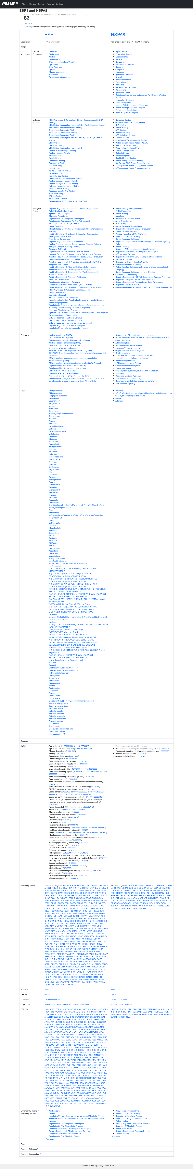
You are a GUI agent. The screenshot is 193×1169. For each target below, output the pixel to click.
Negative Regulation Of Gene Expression (66, 241)
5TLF (92, 1052)
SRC (89, 969)
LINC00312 (59, 923)
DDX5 (94, 898)
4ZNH (81, 1032)
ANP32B (48, 888)
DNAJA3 (127, 890)
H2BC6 (60, 910)
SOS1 (70, 969)
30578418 (74, 817)
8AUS (88, 1088)
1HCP (79, 1009)
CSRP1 (88, 895)
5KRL (47, 1052)
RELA (81, 956)
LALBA (118, 898)
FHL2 (91, 903)
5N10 (63, 1052)
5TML (73, 1057)
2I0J (91, 1014)
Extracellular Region (123, 54)
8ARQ (95, 1085)
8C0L (83, 1098)
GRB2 (53, 908)
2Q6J (82, 1016)
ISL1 (55, 918)
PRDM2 (91, 949)
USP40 (114, 908)
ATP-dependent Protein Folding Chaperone (132, 168)
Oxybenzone (54, 467)
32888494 (145, 746)
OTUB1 (55, 941)
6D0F (68, 1065)
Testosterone (54, 416)
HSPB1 (97, 915)
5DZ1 (93, 1042)
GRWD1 (72, 908)
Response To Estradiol (58, 249)
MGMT (84, 928)
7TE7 (57, 1080)
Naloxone (53, 454)
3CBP (68, 1022)
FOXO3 (64, 905)
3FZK (139, 1009)
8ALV (82, 1083)
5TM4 (101, 1055)
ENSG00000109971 (119, 999)
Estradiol (52, 428)
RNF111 (48, 959)
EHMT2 (79, 900)
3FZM (149, 1009)
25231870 (75, 845)
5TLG (96, 1052)
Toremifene (53, 411)
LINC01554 (125, 898)
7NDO (99, 1072)
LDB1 (52, 923)
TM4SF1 (127, 905)
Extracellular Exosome (124, 100)
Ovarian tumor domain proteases (62, 347)
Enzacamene (54, 683)
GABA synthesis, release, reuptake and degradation (136, 370)
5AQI (156, 1011)
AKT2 (89, 885)
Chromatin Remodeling (58, 216)
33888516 (73, 824)
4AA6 (83, 1024)
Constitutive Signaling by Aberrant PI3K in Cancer (69, 340)
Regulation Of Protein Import (127, 284)
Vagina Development (57, 294)
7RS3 (83, 1077)
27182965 (72, 809)
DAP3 (59, 898)
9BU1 (57, 1105)
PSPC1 (48, 954)
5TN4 (84, 1060)
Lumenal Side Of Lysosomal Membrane (131, 105)
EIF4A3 (97, 900)
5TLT (62, 1055)
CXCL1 (54, 898)
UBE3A (94, 979)
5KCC (89, 1047)
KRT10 (76, 921)
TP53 (54, 977)
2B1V (57, 1014)
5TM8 (62, 1057)
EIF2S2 (85, 900)
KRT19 (88, 921)
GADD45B (85, 905)
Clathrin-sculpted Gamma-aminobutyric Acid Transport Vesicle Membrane (140, 96)
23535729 (61, 794)
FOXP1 (127, 893)
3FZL (144, 1009)
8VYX (72, 1103)
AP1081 (52, 535)
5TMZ (69, 1060)
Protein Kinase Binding (58, 175)
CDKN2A (142, 888)
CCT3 (131, 888)
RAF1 (125, 900)
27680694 (73, 758)
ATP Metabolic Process (125, 254)
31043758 (64, 758)
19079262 (93, 768)
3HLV (88, 1022)
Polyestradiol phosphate (59, 672)
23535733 (70, 794)
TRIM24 (67, 977)
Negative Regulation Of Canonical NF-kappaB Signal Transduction (76, 256)
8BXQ (73, 1093)
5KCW (57, 1050)
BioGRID (27, 26)
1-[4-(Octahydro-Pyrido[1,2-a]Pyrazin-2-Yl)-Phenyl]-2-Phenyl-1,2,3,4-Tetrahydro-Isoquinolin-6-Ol (77, 506)
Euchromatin (54, 54)
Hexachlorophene (56, 426)
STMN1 (136, 903)
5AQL (113, 1014)
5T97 (82, 1052)
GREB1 (59, 908)
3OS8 (103, 1022)
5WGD (89, 1062)
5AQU (163, 1014)
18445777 (76, 768)
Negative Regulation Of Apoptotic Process (132, 1131)
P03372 (83, 1004)
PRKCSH (48, 951)
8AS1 (68, 1088)
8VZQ (93, 1103)
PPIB (57, 949)
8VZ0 (77, 1103)
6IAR (105, 1065)
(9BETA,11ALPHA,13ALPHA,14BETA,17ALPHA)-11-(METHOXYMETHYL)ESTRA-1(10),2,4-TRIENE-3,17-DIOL (73, 605)
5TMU (52, 1060)
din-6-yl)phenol (55, 566)
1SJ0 (52, 1011)
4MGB (64, 1029)
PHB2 (61, 943)
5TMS (100, 1057)
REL (134, 900)
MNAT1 (48, 931)
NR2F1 (66, 938)
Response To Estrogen (58, 264)
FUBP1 (77, 905)
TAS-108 (52, 545)
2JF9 (105, 1014)
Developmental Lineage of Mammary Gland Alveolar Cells (72, 380)
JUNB (72, 918)
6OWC (47, 1067)
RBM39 (75, 956)
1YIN (103, 1011)
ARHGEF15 (60, 888)
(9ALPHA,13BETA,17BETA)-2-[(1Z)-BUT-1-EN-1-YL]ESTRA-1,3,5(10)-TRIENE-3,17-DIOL (77, 600)
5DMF (73, 1037)
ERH (158, 890)
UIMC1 (53, 982)
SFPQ (61, 964)
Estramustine (54, 459)
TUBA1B (60, 979)
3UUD (78, 1024)
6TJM (89, 1067)
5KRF (83, 1050)
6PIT (63, 1067)
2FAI (76, 1014)
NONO (80, 936)
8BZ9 (77, 1095)
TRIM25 (74, 977)
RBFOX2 (61, 956)
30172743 (78, 771)
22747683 (81, 809)
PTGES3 (60, 954)
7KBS (83, 1072)
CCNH (103, 890)
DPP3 (134, 890)
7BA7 (52, 1072)
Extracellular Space (123, 56)
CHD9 (47, 895)
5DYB (78, 1042)
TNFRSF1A (136, 905)
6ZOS (79, 1070)
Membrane (53, 74)
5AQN (124, 1014)
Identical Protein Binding (59, 188)
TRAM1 (60, 977)
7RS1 (73, 1077)
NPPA (91, 936)
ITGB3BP (62, 918)
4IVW (51, 1027)
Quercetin (53, 510)
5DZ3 (98, 1042)
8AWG (57, 1090)
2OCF (61, 1016)
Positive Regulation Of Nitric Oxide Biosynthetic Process (72, 267)
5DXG (106, 1039)
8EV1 (57, 1103)
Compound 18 (54, 489)
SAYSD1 (151, 900)
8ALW (87, 1083)
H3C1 (148, 893)
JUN (68, 918)
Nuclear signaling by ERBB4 (60, 335)
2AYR (52, 1014)
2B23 (67, 1014)
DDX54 (100, 898)
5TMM (78, 1057)
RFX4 (93, 956)
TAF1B (47, 974)
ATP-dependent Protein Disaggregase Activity (134, 165)
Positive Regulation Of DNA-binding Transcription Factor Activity (75, 287)
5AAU (52, 1034)
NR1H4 (47, 938)
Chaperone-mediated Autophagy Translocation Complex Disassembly (143, 287)
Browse (32, 4)
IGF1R (103, 915)
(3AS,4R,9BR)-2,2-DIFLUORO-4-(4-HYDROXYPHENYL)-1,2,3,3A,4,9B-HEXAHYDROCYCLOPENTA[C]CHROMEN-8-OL (78, 595)
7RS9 (104, 1077)
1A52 (47, 1009)
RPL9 (65, 959)
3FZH (134, 1009)
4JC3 (80, 1027)
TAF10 (94, 971)
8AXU (68, 1090)
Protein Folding (121, 213)
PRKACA (99, 949)
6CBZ (47, 1065)
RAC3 (85, 954)
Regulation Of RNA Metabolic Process (64, 1136)
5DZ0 (88, 1042)
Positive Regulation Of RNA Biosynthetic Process (69, 1131)
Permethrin (53, 530)
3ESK (124, 1009)
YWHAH (102, 982)
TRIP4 (101, 977)
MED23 (48, 928)
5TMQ (89, 1057)
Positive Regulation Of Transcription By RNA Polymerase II (73, 272)
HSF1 (118, 895)
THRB (91, 974)
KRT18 (82, 921)
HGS (167, 893)
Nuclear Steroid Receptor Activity (62, 150)
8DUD (67, 1100)
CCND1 (98, 890)
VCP (68, 982)
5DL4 (57, 1037)
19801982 (84, 768)
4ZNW (47, 1034)
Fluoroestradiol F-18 (57, 733)
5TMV (57, 1060)
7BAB (72, 1072)
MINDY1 (91, 928)
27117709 (53, 794)
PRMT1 (56, 951)
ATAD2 (81, 888)
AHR (71, 885)
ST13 (118, 903)
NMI (152, 898)
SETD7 (47, 964)
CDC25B (59, 893)
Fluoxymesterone (56, 456)
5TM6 (52, 1057)
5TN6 (94, 1060)
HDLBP (61, 913)
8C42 (88, 1098)
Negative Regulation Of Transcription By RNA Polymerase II (73, 208)
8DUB (57, 1100)
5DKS (52, 1037)
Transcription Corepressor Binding (63, 132)
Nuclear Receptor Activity (59, 153)
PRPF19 (69, 951)
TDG (81, 974)
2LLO (51, 1016)
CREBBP (73, 895)
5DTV (94, 1037)
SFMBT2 (54, 964)
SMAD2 (98, 964)
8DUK (88, 1100)
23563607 (102, 832)
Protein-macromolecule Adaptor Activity (131, 142)
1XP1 (72, 1011)
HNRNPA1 (82, 913)
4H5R (170, 1009)
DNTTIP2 (56, 900)
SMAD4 (48, 966)
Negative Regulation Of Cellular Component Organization (138, 256)
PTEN (53, 954)
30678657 (165, 751)
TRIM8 (95, 977)
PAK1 (79, 941)
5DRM (88, 1037)
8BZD (98, 1095)
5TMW (63, 1060)
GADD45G (94, 905)
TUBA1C (67, 979)
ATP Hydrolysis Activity (125, 135)
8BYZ (67, 1095)
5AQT (157, 1014)
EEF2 (67, 900)
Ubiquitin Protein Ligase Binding (128, 147)
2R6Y (101, 1019)
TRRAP (48, 979)
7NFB (47, 1075)
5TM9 (67, 1057)
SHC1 (67, 964)
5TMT (47, 1060)
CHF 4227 (53, 543)
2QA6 (92, 1016)
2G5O (86, 1014)
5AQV (168, 1014)
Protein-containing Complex (60, 77)
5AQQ (141, 1014)
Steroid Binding (55, 155)
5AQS (152, 1014)
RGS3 (98, 956)
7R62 (100, 1075)
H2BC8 (73, 910)
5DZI (46, 1044)
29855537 (64, 809)
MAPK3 (88, 923)
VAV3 (63, 982)
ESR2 (67, 903)
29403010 (157, 748)
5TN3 (79, 1060)
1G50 (62, 1009)
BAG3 (169, 885)
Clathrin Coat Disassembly (126, 274)
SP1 (75, 969)
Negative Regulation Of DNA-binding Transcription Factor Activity (75, 261)
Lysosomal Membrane (124, 74)
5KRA (73, 1050)
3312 (113, 989)
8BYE (104, 1093)
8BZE (103, 1095)
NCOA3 (88, 933)
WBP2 (73, 982)
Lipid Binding (54, 168)
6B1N (123, 1016)
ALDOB (142, 885)
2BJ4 (72, 1014)
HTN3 (155, 895)
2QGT (52, 1019)
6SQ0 (78, 1067)
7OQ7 (68, 1075)
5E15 (66, 1044)
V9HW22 (128, 1004)
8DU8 (47, 1100)
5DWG (74, 1039)
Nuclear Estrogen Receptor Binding (63, 183)
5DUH (52, 1039)
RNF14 (54, 959)
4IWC (70, 1027)
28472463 (53, 784)
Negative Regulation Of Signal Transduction (133, 228)
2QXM (79, 1019)
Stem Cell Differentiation (59, 279)
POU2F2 (79, 946)
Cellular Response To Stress (127, 239)
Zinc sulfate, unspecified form (61, 728)
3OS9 (47, 1024)
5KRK (104, 1050)
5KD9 (62, 1050)
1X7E (62, 1011)
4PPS (96, 1029)
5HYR (78, 1047)
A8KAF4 (60, 1004)
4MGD (75, 1029)
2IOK (100, 1014)
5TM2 (91, 1055)
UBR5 (47, 982)
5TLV (71, 1055)
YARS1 (96, 982)
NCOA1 (74, 933)
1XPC (88, 1011)
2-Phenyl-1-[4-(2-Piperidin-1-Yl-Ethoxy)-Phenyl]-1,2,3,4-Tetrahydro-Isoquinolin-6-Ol (76, 516)
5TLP (57, 1055)
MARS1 (95, 923)
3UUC (73, 1024)
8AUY (94, 1088)
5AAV (58, 1034)
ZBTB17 (62, 984)
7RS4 (88, 1077)
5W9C (78, 1062)
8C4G (97, 1098)
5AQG (145, 1011)
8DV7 (104, 1100)
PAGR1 (73, 941)
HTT (160, 895)
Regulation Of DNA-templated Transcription (66, 218)
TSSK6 (152, 905)
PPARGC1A (103, 946)
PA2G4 (67, 941)
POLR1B (48, 946)
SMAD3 (105, 964)
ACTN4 (66, 885)
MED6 (67, 928)
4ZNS (86, 1032)
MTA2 (69, 931)
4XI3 (66, 1032)
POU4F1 (86, 946)
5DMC (67, 1037)
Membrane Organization (125, 259)
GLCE (101, 905)
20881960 (94, 832)
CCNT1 (47, 893)
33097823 (74, 756)
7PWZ (84, 1075)
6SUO (84, 1067)
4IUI (98, 1024)
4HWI (128, 1011)
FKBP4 (97, 903)
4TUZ (56, 1032)
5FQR (47, 1047)
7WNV (103, 1080)
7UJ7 (62, 1080)
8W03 (98, 1103)
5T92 (77, 1052)
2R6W (96, 1019)
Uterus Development (57, 292)
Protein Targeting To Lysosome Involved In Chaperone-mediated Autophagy (141, 268)
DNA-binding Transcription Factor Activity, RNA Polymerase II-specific (78, 125)
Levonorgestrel (55, 400)
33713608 (68, 832)
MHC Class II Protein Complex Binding (131, 140)
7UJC (71, 1080)
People (41, 4)
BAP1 (92, 888)
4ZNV (101, 1032)
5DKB (97, 1034)
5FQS (52, 1047)
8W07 (103, 1103)
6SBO (73, 1067)
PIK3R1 (85, 943)
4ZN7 (71, 1032)
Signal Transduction (57, 226)
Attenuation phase (122, 342)
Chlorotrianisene (55, 393)
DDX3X (89, 898)
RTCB (88, 959)
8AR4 (73, 1085)
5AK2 (68, 1034)
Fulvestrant (53, 441)
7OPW (62, 1075)
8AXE (62, 1090)
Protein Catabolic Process (126, 231)
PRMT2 (62, 951)
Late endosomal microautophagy (128, 378)
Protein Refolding (122, 246)
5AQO (130, 1014)
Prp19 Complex (121, 51)
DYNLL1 (140, 890)
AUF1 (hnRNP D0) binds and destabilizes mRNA (135, 355)
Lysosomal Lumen (122, 92)
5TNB (51, 1062)
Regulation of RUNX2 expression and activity (67, 365)
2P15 (72, 1016)
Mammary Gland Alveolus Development (65, 310)
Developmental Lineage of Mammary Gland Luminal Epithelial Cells (76, 378)
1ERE (51, 1009)
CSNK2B (81, 895)
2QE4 (47, 1019)
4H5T (113, 1011)
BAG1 (86, 888)
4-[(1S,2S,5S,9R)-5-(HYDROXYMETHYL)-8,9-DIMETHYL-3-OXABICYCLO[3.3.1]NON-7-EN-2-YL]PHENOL (73, 580)
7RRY (58, 1077)
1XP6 (77, 1011)
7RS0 (68, 1077)
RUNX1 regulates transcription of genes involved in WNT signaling (76, 363)
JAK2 (169, 895)
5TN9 (47, 1062)
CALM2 (73, 890)
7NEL (104, 1072)
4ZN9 (76, 1032)
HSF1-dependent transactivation (128, 345)
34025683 (77, 840)
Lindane (52, 405)
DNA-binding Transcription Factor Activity (66, 147)
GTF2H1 (86, 908)
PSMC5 (92, 951)
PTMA (67, 954)
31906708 (61, 753)
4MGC (69, 1029)
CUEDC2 (103, 895)
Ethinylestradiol (55, 446)
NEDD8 (147, 898)
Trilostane (53, 451)
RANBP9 (99, 954)
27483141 (82, 14)
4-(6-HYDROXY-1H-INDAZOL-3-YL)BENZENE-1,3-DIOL (71, 639)
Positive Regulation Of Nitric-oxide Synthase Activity (70, 284)
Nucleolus (119, 67)
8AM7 (92, 1083)
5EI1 (91, 1044)
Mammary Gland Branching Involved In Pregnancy (69, 307)
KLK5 (51, 921)
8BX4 (47, 1093)
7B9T (95, 1070)
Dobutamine (54, 433)
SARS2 (61, 961)
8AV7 (47, 1090)
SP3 (79, 969)
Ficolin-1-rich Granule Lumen (127, 110)
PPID (62, 949)
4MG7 (101, 1027)
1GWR (73, 1009)
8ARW (47, 1088)
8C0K (78, 1098)
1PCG (94, 1009)
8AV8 (51, 1090)
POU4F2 (94, 946)
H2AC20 (93, 908)
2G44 (81, 1014)
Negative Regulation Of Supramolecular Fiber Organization (139, 282)
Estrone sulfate (55, 522)
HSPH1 (150, 895)
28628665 (103, 857)
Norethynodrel (54, 675)
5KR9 (68, 1050)
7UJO (87, 1080)
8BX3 (105, 1090)
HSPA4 (84, 915)
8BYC (94, 1093)
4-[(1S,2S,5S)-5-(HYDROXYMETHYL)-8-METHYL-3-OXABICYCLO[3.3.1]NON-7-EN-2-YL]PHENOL (70, 575)
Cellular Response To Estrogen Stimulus (65, 317)
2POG (77, 1016)
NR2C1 (54, 938)
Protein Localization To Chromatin (63, 315)
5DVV (63, 1039)
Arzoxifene (53, 550)
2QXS (85, 1019)
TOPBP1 (48, 977)
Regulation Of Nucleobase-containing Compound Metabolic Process (76, 1115)
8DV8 (47, 1103)
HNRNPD (48, 915)
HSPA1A (134, 895)
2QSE (74, 1019)
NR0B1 (98, 936)
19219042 (87, 794)
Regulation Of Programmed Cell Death (131, 1118)
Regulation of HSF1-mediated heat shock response (136, 335)
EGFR (72, 900)
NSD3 (95, 938)
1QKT (99, 1009)
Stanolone (53, 497)
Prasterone (53, 477)
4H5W (123, 1011)
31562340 (85, 832)
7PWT (79, 1075)
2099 (46, 989)
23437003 (72, 766)
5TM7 (57, 1057)
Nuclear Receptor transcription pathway (65, 342)
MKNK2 (98, 928)
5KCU (52, 1050)
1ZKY (47, 1014)
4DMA (89, 1024)
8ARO (89, 1085)
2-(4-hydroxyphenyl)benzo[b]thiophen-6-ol (66, 660)
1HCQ (84, 1009)
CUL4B (47, 898)
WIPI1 (79, 982)
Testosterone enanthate (58, 705)
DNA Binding (54, 142)
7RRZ (63, 1077)
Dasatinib (119, 390)
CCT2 (53, 893)
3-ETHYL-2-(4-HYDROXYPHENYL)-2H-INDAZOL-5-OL (71, 611)
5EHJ (86, 1044)
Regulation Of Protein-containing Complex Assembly (136, 249)
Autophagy (119, 216)
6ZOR (74, 1070)
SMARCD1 (74, 966)
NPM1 (86, 936)
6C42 (106, 1062)
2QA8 (97, 1016)
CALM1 (66, 890)
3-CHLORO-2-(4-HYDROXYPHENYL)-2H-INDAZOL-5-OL (72, 609)
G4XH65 (67, 1004)
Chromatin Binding (56, 145)
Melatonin (53, 449)
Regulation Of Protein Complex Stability (131, 261)
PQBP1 (85, 949)
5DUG (47, 1039)
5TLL (101, 1052)
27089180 (68, 746)
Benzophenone (55, 479)
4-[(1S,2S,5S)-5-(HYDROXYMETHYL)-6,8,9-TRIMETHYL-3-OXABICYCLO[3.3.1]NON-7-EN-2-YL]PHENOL (73, 585)
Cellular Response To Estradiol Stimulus (65, 320)
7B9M (84, 1070)
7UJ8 (67, 1080)
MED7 (72, 928)
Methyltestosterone (57, 558)
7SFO (47, 1080)
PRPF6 (77, 951)
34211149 (76, 746)
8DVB (51, 1103)
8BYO (57, 1095)
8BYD (99, 1093)
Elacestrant (53, 553)
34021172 (84, 835)
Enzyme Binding (55, 173)
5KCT (47, 1050)
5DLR (62, 1037)
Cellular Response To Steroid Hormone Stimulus (135, 272)
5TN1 (74, 1060)
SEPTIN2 (68, 961)
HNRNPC (102, 913)
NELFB (68, 936)
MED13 (66, 926)
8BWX (89, 1090)
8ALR (72, 1083)
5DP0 (78, 1037)
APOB (148, 885)
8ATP (78, 1088)
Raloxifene (53, 408)
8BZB (87, 1095)
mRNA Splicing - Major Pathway (128, 363)
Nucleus (52, 56)
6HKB (88, 1065)
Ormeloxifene (54, 698)
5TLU (66, 1055)
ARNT (75, 888)
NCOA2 (81, 933)
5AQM (118, 1014)
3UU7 (62, 1024)
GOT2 (142, 893)
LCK (105, 921)
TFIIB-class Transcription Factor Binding (65, 127)
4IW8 (65, 1027)
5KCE (100, 1047)
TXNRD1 (81, 979)
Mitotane (52, 418)
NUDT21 (48, 941)
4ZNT (91, 1032)
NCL (69, 933)
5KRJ (99, 1050)
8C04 (73, 1098)
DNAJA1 (119, 890)
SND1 (59, 969)
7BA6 (47, 1072)
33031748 (141, 756)
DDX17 (82, 898)
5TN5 (89, 1060)
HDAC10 (154, 893)
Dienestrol (53, 439)
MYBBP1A (49, 933)
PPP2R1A (77, 949)
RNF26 (145, 900)
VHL (119, 908)
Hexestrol (53, 614)
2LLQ (56, 1016)
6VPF (57, 1070)
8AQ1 (52, 1085)
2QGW (58, 1019)
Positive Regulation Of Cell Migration (130, 233)
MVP (100, 931)
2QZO (90, 1019)
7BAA (67, 1072)
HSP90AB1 (67, 915)
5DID (78, 1034)
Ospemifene (54, 533)
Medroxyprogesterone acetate (61, 413)
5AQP (135, 1014)
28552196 (77, 832)
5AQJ (160, 1011)
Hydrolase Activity (122, 132)
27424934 (86, 771)
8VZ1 (82, 1103)
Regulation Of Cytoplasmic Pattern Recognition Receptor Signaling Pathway (142, 242)
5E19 (71, 1044)
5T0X (68, 1052)
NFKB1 (74, 936)
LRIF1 (67, 923)
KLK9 (57, 921)
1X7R (67, 1011)
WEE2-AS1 (126, 908)
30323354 (89, 789)
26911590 (103, 771)
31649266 (67, 868)
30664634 (82, 761)
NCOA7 (48, 936)
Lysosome (119, 72)
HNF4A (75, 913)
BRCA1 (60, 890)
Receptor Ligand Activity (125, 155)
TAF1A (100, 971)
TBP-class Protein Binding (60, 170)
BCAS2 (48, 890)
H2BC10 (100, 908)
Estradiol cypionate (57, 716)
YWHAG (134, 908)
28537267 (66, 819)
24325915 (53, 804)
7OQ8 (73, 1075)
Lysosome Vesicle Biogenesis (127, 347)
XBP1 (89, 982)
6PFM (58, 1067)
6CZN (63, 1065)
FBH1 (86, 903)
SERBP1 (85, 961)
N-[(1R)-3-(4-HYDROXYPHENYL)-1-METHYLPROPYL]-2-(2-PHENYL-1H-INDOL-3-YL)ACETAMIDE (78, 625)
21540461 (76, 812)
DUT (62, 900)
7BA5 (105, 1070)
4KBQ (134, 1011)
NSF (100, 938)
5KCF (105, 1047)
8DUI (84, 1100)
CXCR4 (169, 888)
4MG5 (90, 1027)
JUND (78, 918)
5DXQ (62, 1042)
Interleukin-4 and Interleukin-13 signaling (131, 358)
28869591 (84, 827)
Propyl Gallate (55, 695)
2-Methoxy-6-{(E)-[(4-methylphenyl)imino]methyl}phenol (71, 700)
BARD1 (98, 888)
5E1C (76, 1044)
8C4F (92, 1098)
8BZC (93, 1095)
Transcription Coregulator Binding (62, 130)
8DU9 (52, 1100)
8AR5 (79, 1085)
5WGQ (95, 1062)
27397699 (90, 776)
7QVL (95, 1075)
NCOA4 (94, 933)
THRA (85, 974)
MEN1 (78, 928)
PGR (51, 943)
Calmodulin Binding (57, 160)
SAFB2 (47, 961)
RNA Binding (120, 125)
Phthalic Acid (54, 492)
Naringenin (53, 500)
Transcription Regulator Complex (62, 61)
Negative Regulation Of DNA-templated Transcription (136, 251)
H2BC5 (54, 910)
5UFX (73, 1062)
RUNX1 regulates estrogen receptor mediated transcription (73, 358)
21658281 (73, 863)
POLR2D (63, 946)
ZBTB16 (55, 984)
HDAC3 (96, 910)
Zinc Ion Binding (55, 165)
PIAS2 (73, 943)
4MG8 (47, 1029)
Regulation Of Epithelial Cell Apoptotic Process (68, 328)
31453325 (76, 827)
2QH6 (63, 1019)
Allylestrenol (54, 469)
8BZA (82, 1095)
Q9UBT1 (89, 1004)
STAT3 (102, 969)
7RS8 (98, 1077)
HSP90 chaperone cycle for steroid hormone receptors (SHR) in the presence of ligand (142, 339)
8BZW (67, 1098)
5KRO (57, 1052)
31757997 (100, 791)
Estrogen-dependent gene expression (64, 373)
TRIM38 (145, 905)
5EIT (96, 1044)
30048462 (101, 827)
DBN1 (71, 898)
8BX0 (100, 1090)
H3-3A (78, 910)
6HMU (99, 1065)
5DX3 (90, 1039)
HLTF (113, 895)
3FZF (129, 1009)
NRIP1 (78, 938)
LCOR (47, 923)
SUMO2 (150, 903)
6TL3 (94, 1067)
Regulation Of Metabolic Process (128, 1126)
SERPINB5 (93, 961)
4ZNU (96, 1032)
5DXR (68, 1042)
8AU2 (83, 1088)
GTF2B (79, 908)
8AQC (57, 1085)
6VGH (47, 1070)
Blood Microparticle (123, 102)
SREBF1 (94, 969)
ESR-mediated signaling (59, 360)
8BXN (62, 1093)
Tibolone (52, 662)
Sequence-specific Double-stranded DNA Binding (69, 201)
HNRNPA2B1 (92, 913)
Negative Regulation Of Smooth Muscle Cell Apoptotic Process (75, 254)
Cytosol (52, 69)
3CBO (62, 1022)
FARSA (80, 903)
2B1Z (62, 1014)
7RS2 (78, 1077)
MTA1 (64, 931)
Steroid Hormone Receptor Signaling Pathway (67, 259)
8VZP (87, 1103)
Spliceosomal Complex (124, 64)
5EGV (81, 1044)
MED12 (60, 926)
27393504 (83, 860)
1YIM (98, 1011)
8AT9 (73, 1088)
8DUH (78, 1100)
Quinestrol (53, 525)
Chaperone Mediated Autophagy (128, 375)
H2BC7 (66, 910)
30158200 (62, 822)
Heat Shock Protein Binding (126, 145)
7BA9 (62, 1072)
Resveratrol (53, 487)
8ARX (52, 1088)
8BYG (52, 1095)
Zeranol (52, 685)
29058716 (98, 796)
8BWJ (83, 1090)
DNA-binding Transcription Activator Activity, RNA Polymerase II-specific (75, 139)
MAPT (140, 898)
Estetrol (52, 693)
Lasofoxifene (54, 548)
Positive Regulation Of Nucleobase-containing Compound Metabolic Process (76, 1119)
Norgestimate (54, 444)
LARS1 (100, 921)
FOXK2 (51, 905)
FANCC (169, 890)
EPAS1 (47, 903)
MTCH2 (75, 931)
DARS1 (65, 898)
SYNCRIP (81, 971)
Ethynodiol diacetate (57, 431)
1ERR (57, 1009)
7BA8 (57, 1072)
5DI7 (73, 1034)
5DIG (87, 1034)
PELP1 (103, 941)
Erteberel (52, 622)
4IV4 (46, 1027)
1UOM (57, 1011)
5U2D (62, 1062)
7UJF (76, 1080)
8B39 (78, 1090)
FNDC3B (119, 893)
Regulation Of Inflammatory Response (64, 282)
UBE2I (88, 979)
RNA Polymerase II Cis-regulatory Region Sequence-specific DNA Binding (76, 121)
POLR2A (55, 946)
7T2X (52, 1080)
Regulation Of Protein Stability (127, 236)
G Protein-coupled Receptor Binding (130, 122)
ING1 (51, 918)
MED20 (93, 926)
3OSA (52, 1024)
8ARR (100, 1085)
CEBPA (91, 893)
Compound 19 (54, 484)
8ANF (98, 1083)
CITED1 (59, 895)
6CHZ (58, 1065)
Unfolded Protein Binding (125, 158)
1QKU (105, 1009)
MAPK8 (134, 898)
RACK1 (92, 954)
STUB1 (60, 971)
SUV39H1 (68, 971)
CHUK (52, 895)
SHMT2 (73, 964)
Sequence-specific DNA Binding (62, 191)
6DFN (78, 1065)
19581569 (71, 751)
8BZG (52, 1098)
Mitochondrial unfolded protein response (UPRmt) (69, 375)
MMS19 (105, 928)
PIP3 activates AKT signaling (61, 337)
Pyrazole (52, 494)
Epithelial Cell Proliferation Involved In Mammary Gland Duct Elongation (78, 312)
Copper (118, 398)
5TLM (47, 1055)
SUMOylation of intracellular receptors (64, 345)
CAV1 (85, 890)
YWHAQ (48, 984)
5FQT (57, 1047)
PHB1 (56, 943)
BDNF (53, 890)
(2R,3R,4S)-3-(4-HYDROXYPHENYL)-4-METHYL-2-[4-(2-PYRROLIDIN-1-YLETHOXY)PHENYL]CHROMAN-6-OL (78, 590)
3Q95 (57, 1024)
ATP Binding (120, 130)
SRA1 (84, 969)
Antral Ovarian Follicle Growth (61, 211)
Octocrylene (54, 678)
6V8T (104, 1067)
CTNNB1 (95, 895)
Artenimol (119, 400)
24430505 (73, 779)
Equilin (52, 482)
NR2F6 (72, 938)
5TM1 (86, 1055)
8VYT (67, 1103)
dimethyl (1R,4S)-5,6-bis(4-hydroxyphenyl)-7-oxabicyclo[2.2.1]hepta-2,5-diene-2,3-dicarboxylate (78, 618)
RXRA (93, 959)
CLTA (156, 888)
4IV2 (102, 1024)
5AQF (139, 1011)
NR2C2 (60, 938)
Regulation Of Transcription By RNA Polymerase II (69, 221)
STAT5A (48, 971)
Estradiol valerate (56, 721)
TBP (62, 974)
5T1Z (73, 1052)
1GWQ (68, 1009)
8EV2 (62, 1103)
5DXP (57, 1042)
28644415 (74, 878)
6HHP (83, 1065)
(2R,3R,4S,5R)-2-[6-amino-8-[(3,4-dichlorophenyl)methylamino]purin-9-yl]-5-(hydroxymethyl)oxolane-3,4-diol (143, 394)
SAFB (99, 959)
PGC (46, 943)
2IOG (95, 1014)
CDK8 (77, 893)
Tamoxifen (53, 423)
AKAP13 (77, 885)
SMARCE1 (93, 966)
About (24, 4)
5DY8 (73, 1042)
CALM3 (80, 890)
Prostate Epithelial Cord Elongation (63, 297)
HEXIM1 (67, 913)
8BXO (67, 1093)
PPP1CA (68, 949)
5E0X (57, 1044)
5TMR (95, 1057)
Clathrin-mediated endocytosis (127, 365)
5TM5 (47, 1057)
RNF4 (60, 959)
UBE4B (101, 979)
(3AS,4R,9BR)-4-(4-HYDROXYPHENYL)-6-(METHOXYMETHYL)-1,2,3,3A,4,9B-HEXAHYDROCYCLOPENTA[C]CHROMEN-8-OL (69, 632)
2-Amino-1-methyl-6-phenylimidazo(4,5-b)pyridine (69, 647)
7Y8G (51, 1083)
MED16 (80, 926)
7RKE (105, 1075)
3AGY (113, 1009)
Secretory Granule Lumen (125, 87)
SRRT (113, 903)
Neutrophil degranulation (125, 360)
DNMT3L (48, 900)
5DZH (103, 1042)
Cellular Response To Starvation (128, 226)
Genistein (53, 474)
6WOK (63, 1070)
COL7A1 (162, 888)
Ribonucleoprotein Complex (126, 112)
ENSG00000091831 (53, 999)
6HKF (94, 1065)
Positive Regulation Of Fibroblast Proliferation (67, 277)
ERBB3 (153, 890)
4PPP (91, 1029)
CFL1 (104, 893)
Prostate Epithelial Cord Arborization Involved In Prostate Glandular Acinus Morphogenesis (76, 301)
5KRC (78, 1050)
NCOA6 (101, 933)
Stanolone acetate (56, 708)
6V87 (99, 1067)
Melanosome (120, 89)
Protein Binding (55, 158)
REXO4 (87, 956)
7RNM (47, 1077)
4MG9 (52, 1029)
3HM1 (93, 1022)
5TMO (84, 1057)
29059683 (83, 791)
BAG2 (163, 885)
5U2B (57, 1062)
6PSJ (68, 1067)
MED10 (53, 926)
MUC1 (95, 931)
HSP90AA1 (57, 915)
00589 (47, 994)
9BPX (47, 1105)
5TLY (81, 1055)
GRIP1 (65, 908)
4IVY (56, 1027)
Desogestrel (54, 398)
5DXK (47, 1042)
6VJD (52, 1070)
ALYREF (95, 885)
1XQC (93, 1011)
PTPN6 (80, 954)
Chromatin (53, 51)
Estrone (52, 421)
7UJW (92, 1080)
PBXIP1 (90, 941)
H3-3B (84, 910)
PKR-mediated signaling (125, 383)
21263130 (66, 791)
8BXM (56, 1093)
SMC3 (47, 969)
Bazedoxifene (54, 555)
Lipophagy (119, 373)
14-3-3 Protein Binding (58, 198)
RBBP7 (54, 956)
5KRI (94, 1050)
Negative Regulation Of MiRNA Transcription (67, 325)
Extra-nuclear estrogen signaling (62, 370)
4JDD (85, 1027)
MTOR (89, 931)
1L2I (89, 1009)
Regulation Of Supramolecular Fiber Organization (135, 279)
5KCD (95, 1047)
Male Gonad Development (59, 239)
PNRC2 (99, 943)
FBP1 (113, 893)
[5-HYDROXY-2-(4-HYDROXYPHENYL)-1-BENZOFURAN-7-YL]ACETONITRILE (73, 569)
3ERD (78, 1022)
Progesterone (54, 403)
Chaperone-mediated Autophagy (128, 264)
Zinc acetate (54, 723)
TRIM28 (81, 977)
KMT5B (69, 921)
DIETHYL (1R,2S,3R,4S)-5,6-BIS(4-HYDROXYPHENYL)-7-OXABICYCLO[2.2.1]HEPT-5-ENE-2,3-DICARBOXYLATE (73, 643)
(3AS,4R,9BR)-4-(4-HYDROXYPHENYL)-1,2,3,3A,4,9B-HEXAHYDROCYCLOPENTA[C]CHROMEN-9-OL (71, 656)
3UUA (67, 1024)
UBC (162, 905)
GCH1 (137, 893)
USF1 (58, 982)
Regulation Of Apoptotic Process (128, 1115)
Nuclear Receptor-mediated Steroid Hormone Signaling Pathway (75, 244)
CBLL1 (91, 890)
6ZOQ (68, 1070)
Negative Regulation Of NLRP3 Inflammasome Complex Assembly (142, 277)
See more (50, 1139)
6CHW (52, 1065)
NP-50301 (53, 540)
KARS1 (84, 918)
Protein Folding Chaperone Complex (130, 107)
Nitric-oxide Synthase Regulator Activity (65, 178)
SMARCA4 (65, 966)
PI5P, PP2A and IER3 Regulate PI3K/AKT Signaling (70, 350)
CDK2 (66, 893)
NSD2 (89, 938)
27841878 (84, 852)
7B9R (90, 1070)
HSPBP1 (142, 895)
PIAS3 (79, 943)
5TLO (52, 1055)
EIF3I (91, 900)
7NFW (52, 1075)
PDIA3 (97, 941)
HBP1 (90, 910)
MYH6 (56, 933)
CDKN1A (83, 893)
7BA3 (100, 1070)
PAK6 (84, 941)
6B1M (117, 1016)
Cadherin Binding (122, 153)
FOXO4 (71, 905)
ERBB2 (61, 903)
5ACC (63, 1034)
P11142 (114, 1004)
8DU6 (103, 1098)
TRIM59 (88, 977)
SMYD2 (53, 969)
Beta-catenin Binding (57, 163)
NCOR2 (61, 936)
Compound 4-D (55, 502)
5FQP (100, 1044)
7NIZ (57, 1075)
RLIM (104, 956)
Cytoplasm (53, 64)
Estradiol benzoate (56, 713)
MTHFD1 (82, 931)
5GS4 (68, 1047)
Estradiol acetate (56, 711)
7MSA (88, 1072)
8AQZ (68, 1085)
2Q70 (87, 1016)
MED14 (73, 926)
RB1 (130, 900)
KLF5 (47, 921)
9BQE (52, 1105)
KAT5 (90, 918)
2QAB (103, 1016)
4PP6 (86, 1029)
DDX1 (76, 898)
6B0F (101, 1062)
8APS (47, 1085)
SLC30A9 (90, 964)
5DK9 (92, 1034)
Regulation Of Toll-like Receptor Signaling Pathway (70, 251)
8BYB (88, 1093)
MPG (53, 931)
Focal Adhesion (121, 82)
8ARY (58, 1088)
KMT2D (63, 921)
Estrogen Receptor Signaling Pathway (64, 246)
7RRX (52, 1077)
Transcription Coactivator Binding (62, 135)
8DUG (73, 1100)
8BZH (57, 1098)
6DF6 (73, 1065)
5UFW (67, 1062)
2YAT (47, 1022)
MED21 (100, 926)
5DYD (83, 1042)
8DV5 (99, 1100)
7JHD (78, 1072)
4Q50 (51, 1032)
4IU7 (94, 1024)
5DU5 (99, 1037)
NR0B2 (104, 936)
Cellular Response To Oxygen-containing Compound (70, 322)
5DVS (57, 1039)
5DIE (82, 1034)
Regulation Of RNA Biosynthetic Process (66, 1126)
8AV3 (99, 1088)
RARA (105, 954)
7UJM (81, 1080)
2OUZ (66, 1016)
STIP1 (130, 903)
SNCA (164, 900)
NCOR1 (54, 936)
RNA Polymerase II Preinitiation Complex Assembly (70, 289)
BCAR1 (105, 888)
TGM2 (121, 905)
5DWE (68, 1039)
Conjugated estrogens (58, 395)
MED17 (86, 926)
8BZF (47, 1098)
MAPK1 (73, 923)
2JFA (47, 1016)
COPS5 (66, 895)
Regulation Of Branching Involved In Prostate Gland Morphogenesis (76, 305)
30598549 (93, 827)
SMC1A (102, 966)
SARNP (54, 961)
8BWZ (94, 1090)
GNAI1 (47, 908)
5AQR (146, 1014)
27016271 (82, 814)
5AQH (150, 1011)
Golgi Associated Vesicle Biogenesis (130, 350)
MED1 (47, 926)
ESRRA (73, 903)
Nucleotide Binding (123, 119)
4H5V (118, 1011)
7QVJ (90, 1075)
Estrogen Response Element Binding (64, 186)
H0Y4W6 (75, 1004)
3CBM (57, 1022)
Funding (50, 4)
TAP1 (58, 974)
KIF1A (102, 918)
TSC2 (53, 979)
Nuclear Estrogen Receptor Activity (63, 181)
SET (101, 961)
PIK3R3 (92, 943)
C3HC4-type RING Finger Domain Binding (132, 163)
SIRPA (158, 900)
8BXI (52, 1093)
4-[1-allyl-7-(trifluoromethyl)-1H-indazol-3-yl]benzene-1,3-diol (73, 637)
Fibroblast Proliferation (58, 274)
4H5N (165, 1009)
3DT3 (73, 1022)
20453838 (78, 794)
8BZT (62, 1098)
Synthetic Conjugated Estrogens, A (63, 667)
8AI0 (67, 1083)
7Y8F (47, 1083)
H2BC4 (47, 910)
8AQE (63, 1085)
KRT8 (94, 921)
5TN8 (104, 1060)
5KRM (52, 1052)
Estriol (51, 520)
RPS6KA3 (81, 959)
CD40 (136, 888)
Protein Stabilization (123, 1128)
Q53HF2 (121, 1004)
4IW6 (61, 1027)
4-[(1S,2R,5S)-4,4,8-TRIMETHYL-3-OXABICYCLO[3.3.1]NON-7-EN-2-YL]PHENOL (77, 651)
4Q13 (47, 1032)
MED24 (54, 928)
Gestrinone (53, 690)
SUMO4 (157, 903)
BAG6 (118, 888)
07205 (113, 994)
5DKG (47, 1037)
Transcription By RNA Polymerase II (64, 223)
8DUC (62, 1100)
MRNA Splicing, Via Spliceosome (129, 208)
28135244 (67, 852)
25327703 (92, 791)
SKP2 (83, 964)
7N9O (94, 1072)
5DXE (100, 1039)
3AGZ (118, 1009)
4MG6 (96, 1027)
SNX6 (64, 969)
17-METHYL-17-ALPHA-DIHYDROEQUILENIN (68, 563)
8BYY (62, 1095)
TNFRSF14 (98, 974)
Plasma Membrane (56, 72)
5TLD (87, 1052)
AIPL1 (135, 885)
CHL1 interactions (122, 353)
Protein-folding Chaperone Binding (129, 160)
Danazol (52, 464)
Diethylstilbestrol (56, 390)
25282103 (60, 832)
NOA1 (156, 898)
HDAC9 (54, 913)
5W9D (83, 1062)
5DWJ (85, 1039)
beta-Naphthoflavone (57, 561)
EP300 (104, 900)
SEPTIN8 (77, 961)
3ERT (83, 1022)
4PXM (102, 1029)
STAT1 (124, 903)
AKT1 (84, 885)
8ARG (84, 1085)
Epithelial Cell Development (60, 213)
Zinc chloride (54, 726)
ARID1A (68, 888)
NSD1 (84, 938)
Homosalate (54, 680)
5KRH (89, 1050)
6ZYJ (128, 1016)
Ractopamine (54, 688)
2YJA (51, 1022)
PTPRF (119, 900)
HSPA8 (118, 34)
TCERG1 (68, 974)
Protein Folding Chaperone (126, 150)
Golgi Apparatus (55, 67)
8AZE (73, 1090)
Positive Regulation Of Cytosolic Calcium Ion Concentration (73, 233)
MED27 (61, 928)
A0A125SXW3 (50, 1004)
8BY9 (83, 1093)
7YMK (57, 1083)
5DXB (95, 1039)
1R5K (47, 1011)
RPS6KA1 (72, 959)
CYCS (113, 890)
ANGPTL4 (104, 885)
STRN (54, 971)
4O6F (81, 1029)
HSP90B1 (76, 915)
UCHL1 (168, 905)
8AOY (103, 1083)
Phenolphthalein (55, 528)
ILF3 (46, 918)
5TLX (76, 1055)
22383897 (75, 791)
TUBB (74, 979)
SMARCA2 (55, 966)
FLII (46, 905)
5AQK (166, 1011)
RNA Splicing (120, 223)
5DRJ (83, 1037)
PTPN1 (73, 954)
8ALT (77, 1083)
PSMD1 (99, 951)
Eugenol (52, 665)
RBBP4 (48, 956)
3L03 (99, 1022)
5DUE (104, 1037)
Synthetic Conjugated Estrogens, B (63, 670)
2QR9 (68, 1019)
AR (53, 888)
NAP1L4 (63, 933)
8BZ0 (72, 1095)
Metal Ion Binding (56, 193)
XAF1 (84, 982)
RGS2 (138, 900)
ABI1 (131, 885)
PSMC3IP (84, 951)
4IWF (75, 1027)
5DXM (52, 1042)
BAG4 (113, 888)
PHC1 (162, 898)
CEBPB (98, 893)
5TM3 (96, 1055)
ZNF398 (70, 984)
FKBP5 (103, 903)
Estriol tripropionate (57, 731)
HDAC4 (102, 910)
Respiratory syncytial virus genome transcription (135, 380)
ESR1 (50, 34)
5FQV (62, 1047)
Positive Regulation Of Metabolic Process (132, 1123)
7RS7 (93, 1077)
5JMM (84, 1047)
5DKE (102, 1034)
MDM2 (101, 923)
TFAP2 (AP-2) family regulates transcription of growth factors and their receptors (77, 354)
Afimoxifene (54, 512)
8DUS (94, 1100)
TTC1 (157, 905)
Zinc (51, 472)
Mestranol (53, 461)
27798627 (85, 746)
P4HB (60, 941)
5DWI (80, 1039)
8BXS (78, 1093)
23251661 (72, 847)
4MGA (58, 1029)
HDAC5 (47, 913)
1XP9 (83, 1011)
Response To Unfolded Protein (127, 218)
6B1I (113, 1016)
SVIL (74, 971)
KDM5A (96, 918)
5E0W (51, 1044)
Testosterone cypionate (58, 703)
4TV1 (61, 1032)
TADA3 (88, 971)
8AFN (62, 1083)
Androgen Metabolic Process (61, 236)
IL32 (164, 895)
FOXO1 (58, 905)
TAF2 (53, 974)
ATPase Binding (55, 196)
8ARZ (63, 1088)
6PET (52, 1067)
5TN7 (99, 1060)
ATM (153, 885)
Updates (59, 4)
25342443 (84, 842)
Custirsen (53, 538)
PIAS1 (67, 943)
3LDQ (154, 1009)
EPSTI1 (54, 903)
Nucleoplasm (54, 59)
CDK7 (71, 893)
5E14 (62, 1044)
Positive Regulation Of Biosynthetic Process (67, 1133)
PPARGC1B (49, 949)
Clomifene (53, 436)
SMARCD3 (84, 966)
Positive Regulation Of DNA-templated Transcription (70, 269)
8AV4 (104, 1088)
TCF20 (75, 974)
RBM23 (69, 956)
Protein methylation (123, 368)
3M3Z (160, 1009)
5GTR (73, 1047)
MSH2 (58, 931)
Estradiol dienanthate (57, 718)
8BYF (47, 1095)
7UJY (98, 1080)
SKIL (79, 964)
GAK (132, 893)
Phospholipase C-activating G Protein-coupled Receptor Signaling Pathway (76, 230)
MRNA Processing (123, 211)
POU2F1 (71, 946)
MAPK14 (80, 923)
